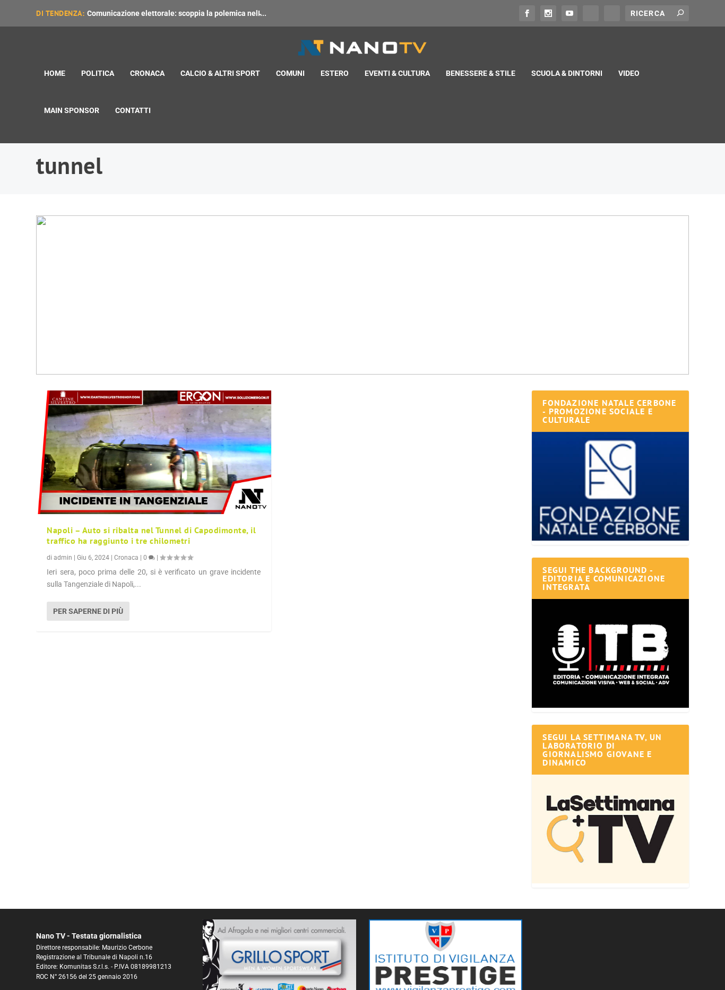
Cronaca (147, 73)
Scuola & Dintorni (566, 73)
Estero (335, 73)
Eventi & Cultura (397, 73)
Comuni (290, 73)
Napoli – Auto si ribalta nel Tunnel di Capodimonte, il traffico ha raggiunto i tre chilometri (151, 535)
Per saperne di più (88, 611)
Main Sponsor (71, 110)
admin (63, 557)
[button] (362, 295)
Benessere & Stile (480, 73)
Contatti (133, 110)
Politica (97, 73)
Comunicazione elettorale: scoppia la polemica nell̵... (176, 13)
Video (629, 73)
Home (54, 73)
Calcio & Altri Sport (220, 73)
